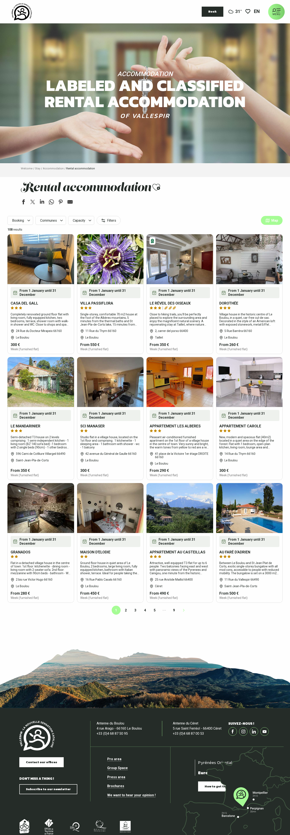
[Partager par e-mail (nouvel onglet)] (70, 202)
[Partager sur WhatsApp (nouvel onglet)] (51, 202)
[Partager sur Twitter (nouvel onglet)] (32, 202)
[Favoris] (248, 11)
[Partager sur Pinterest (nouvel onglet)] (60, 202)
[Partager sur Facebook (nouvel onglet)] (23, 202)
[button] (257, 11)
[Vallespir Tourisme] (37, 736)
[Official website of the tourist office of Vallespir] (22, 11)
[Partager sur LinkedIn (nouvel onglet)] (42, 202)
